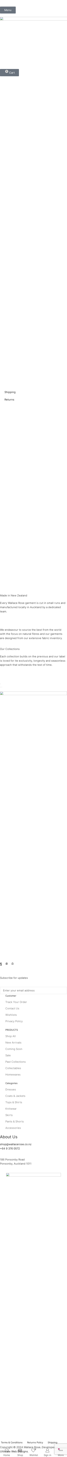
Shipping (10, 392)
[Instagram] (7, 963)
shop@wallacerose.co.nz (15, 1144)
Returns (9, 399)
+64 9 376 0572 (10, 1148)
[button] (8, 10)
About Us (9, 1136)
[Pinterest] (12, 963)
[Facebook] (1, 963)
